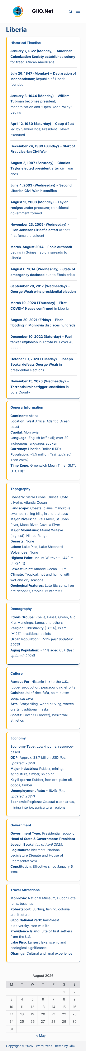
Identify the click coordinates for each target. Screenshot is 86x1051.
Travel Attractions (25, 890)
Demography (21, 609)
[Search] (70, 11)
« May (41, 1035)
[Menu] (78, 11)
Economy (18, 738)
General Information (26, 407)
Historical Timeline (25, 43)
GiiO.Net (42, 11)
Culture (16, 673)
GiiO (72, 1046)
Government (20, 825)
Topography (20, 489)
